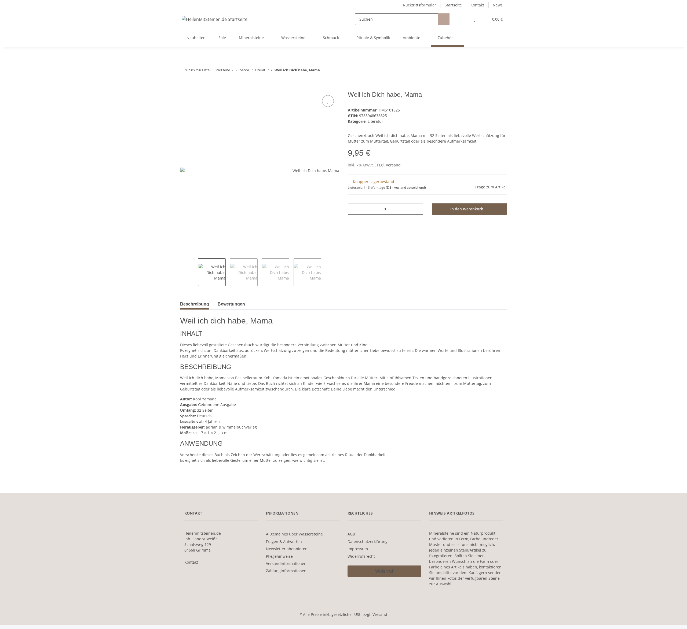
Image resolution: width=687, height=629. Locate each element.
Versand (393, 165)
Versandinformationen (286, 563)
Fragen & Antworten (284, 541)
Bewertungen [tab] (231, 304)
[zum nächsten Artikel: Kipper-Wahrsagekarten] (501, 70)
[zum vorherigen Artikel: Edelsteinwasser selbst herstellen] (489, 70)
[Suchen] (444, 19)
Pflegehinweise (279, 556)
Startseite (453, 5)
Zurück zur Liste (197, 70)
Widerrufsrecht (361, 556)
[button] (464, 19)
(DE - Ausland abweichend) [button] (406, 187)
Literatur (375, 121)
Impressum (358, 548)
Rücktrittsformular (419, 5)
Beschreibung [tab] (194, 304)
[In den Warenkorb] (184, 88)
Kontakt (477, 5)
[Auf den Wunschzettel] (328, 101)
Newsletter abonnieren (287, 548)
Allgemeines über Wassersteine (294, 534)
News (498, 5)
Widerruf (384, 571)
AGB (351, 534)
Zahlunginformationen (286, 570)
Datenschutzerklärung (368, 541)
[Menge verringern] (354, 208)
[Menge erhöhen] (417, 208)
